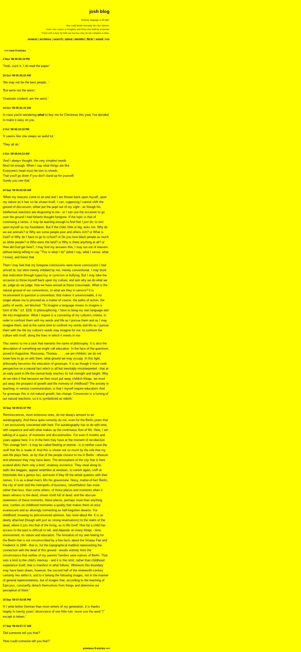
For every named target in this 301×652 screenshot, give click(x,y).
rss (107, 39)
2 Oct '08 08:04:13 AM (16, 153)
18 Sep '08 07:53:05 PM (17, 599)
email (99, 39)
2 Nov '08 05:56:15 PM (16, 59)
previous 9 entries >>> (96, 648)
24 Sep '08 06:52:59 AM (17, 190)
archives (45, 39)
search (58, 39)
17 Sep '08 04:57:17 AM (17, 626)
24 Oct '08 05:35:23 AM (17, 75)
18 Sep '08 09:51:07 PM (17, 407)
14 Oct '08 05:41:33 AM (17, 107)
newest (32, 39)
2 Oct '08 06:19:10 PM (16, 129)
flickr (90, 39)
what (40, 115)
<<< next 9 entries (15, 50)
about (68, 39)
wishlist (80, 39)
